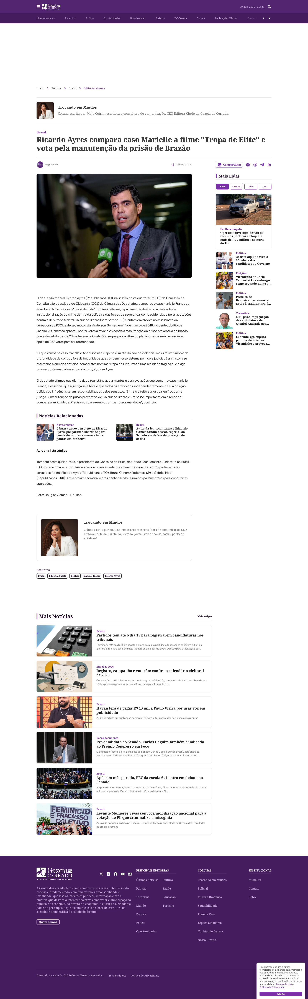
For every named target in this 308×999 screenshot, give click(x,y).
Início (40, 88)
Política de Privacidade (145, 975)
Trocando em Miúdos (77, 107)
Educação (252, 18)
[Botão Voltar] (263, 18)
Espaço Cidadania (210, 923)
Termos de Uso (117, 975)
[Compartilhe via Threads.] (255, 165)
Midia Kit (255, 880)
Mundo (141, 906)
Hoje (222, 186)
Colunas (205, 870)
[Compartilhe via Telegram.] (262, 165)
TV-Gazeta (180, 18)
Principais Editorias (152, 870)
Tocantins (70, 18)
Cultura (201, 18)
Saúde (167, 888)
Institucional (260, 870)
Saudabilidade (207, 906)
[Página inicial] (54, 874)
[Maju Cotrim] (40, 164)
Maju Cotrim (51, 164)
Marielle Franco (92, 575)
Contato (254, 888)
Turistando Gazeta (210, 931)
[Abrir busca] (269, 6)
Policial (203, 888)
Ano (265, 186)
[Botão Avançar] (269, 18)
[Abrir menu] (38, 6)
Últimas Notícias (46, 18)
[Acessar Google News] (130, 874)
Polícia (140, 923)
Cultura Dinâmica (210, 897)
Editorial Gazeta (95, 88)
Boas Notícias (138, 18)
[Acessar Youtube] (122, 874)
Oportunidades (112, 18)
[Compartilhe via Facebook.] (248, 165)
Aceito (281, 993)
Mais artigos (204, 616)
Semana (236, 186)
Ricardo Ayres (112, 575)
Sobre (253, 897)
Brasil (72, 88)
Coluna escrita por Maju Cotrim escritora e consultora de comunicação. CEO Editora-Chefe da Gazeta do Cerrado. (143, 113)
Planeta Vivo (206, 914)
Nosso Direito (207, 940)
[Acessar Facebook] (115, 874)
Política (90, 18)
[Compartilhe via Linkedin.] (269, 165)
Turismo (160, 18)
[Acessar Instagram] (108, 874)
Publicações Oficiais (226, 18)
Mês (250, 186)
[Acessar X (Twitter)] (101, 874)
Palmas (141, 888)
